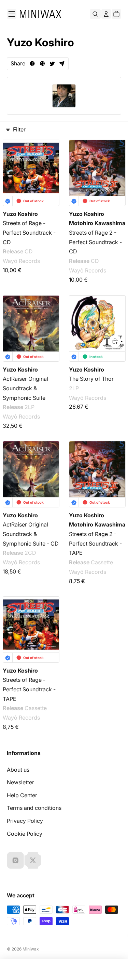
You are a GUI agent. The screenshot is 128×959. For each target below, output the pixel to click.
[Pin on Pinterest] (42, 63)
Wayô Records (21, 261)
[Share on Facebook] (32, 63)
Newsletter (20, 782)
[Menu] (11, 14)
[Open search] (95, 14)
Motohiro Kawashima (97, 223)
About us (18, 769)
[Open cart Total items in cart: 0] (116, 14)
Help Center (22, 795)
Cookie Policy (24, 833)
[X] (32, 860)
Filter (19, 129)
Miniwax (31, 949)
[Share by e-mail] (62, 63)
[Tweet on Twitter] (52, 63)
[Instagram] (15, 860)
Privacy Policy (25, 820)
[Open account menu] (106, 14)
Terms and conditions (34, 807)
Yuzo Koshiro (20, 213)
